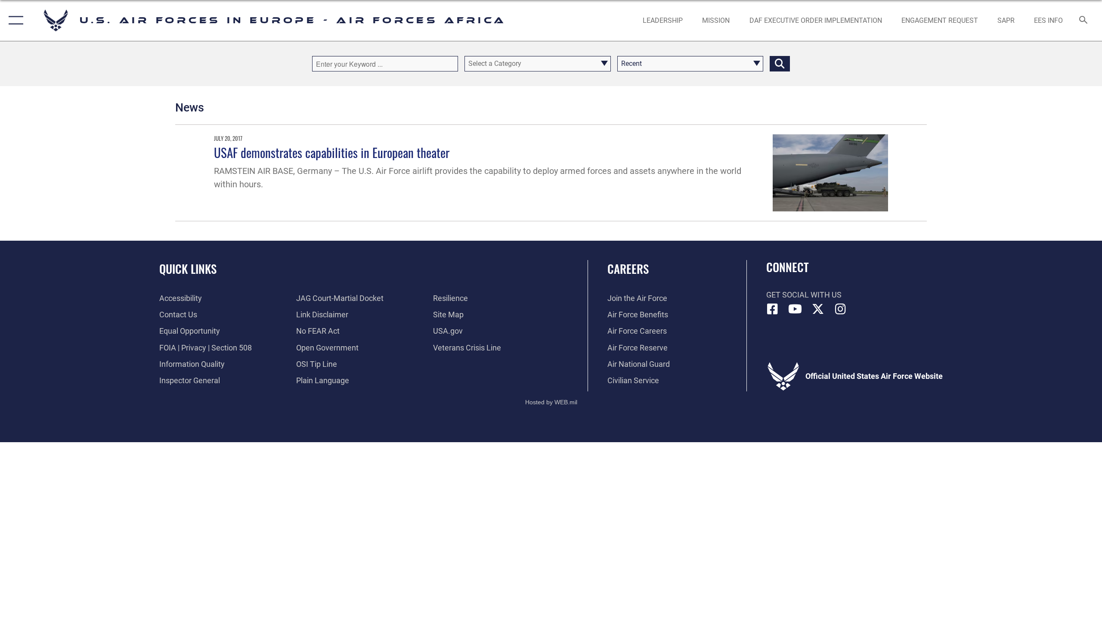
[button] (14, 20)
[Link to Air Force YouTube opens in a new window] (795, 309)
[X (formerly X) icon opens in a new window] (817, 309)
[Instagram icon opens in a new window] (840, 309)
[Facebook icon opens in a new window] (772, 309)
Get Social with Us (804, 294)
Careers (628, 268)
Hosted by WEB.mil (551, 402)
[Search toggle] (1084, 20)
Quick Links (188, 268)
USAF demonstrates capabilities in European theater (331, 152)
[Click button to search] (780, 63)
